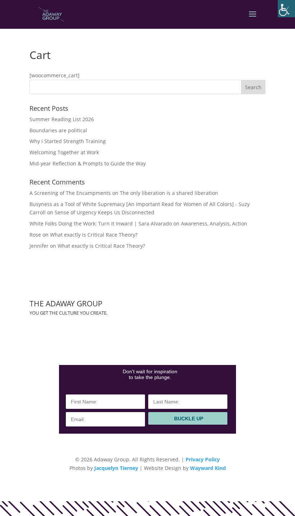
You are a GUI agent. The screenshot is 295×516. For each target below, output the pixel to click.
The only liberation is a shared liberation (169, 192)
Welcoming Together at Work (64, 152)
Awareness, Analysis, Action (214, 223)
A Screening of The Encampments (70, 192)
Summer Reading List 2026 (62, 119)
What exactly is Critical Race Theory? (93, 234)
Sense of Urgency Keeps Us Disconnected (104, 212)
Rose (35, 234)
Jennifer (39, 245)
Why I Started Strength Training (68, 141)
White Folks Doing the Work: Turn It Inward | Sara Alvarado (101, 223)
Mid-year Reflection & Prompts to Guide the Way (88, 163)
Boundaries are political (58, 130)
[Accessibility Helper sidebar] (286, 8)
